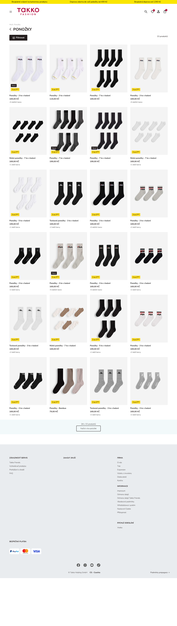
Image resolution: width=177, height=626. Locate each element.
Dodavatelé (122, 477)
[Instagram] (85, 565)
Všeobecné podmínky (125, 501)
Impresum (121, 491)
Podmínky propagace (159, 572)
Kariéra (120, 480)
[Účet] (158, 11)
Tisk (118, 466)
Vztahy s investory (124, 473)
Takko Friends (14, 462)
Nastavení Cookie (124, 509)
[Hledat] (146, 11)
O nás (119, 462)
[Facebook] (79, 565)
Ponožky (17, 24)
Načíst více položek (88, 428)
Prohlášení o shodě (16, 469)
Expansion (121, 469)
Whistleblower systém (126, 505)
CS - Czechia (95, 572)
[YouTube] (92, 565)
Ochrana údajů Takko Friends (128, 498)
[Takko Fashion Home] (28, 11)
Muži (11, 24)
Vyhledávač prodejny (17, 466)
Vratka (119, 527)
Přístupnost (121, 512)
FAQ (11, 473)
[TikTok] (98, 565)
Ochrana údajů (123, 494)
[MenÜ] (11, 11)
